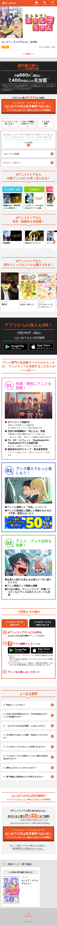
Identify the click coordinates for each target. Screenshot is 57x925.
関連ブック (30, 54)
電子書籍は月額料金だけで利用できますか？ (25, 776)
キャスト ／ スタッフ (12, 163)
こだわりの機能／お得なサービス (27, 122)
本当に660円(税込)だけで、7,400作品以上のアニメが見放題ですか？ (25, 715)
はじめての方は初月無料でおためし (28, 106)
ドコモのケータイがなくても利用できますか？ (26, 746)
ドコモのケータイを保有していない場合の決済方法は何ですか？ (25, 757)
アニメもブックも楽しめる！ (9, 122)
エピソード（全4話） (12, 154)
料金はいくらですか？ (15, 705)
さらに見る (29, 142)
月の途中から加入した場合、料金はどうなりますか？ (25, 736)
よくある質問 (46, 122)
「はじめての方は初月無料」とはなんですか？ (26, 726)
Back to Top (28, 916)
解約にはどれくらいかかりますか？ (21, 767)
